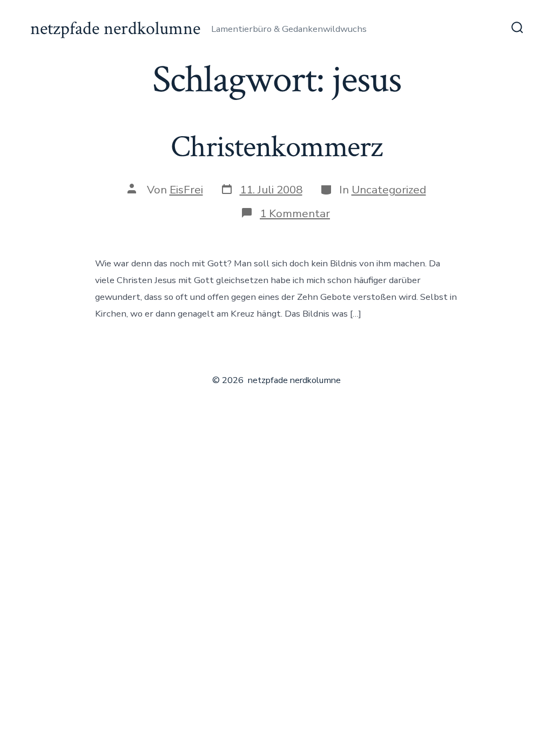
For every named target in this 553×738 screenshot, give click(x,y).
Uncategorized (389, 189)
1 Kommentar (295, 213)
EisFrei (186, 189)
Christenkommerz (276, 147)
